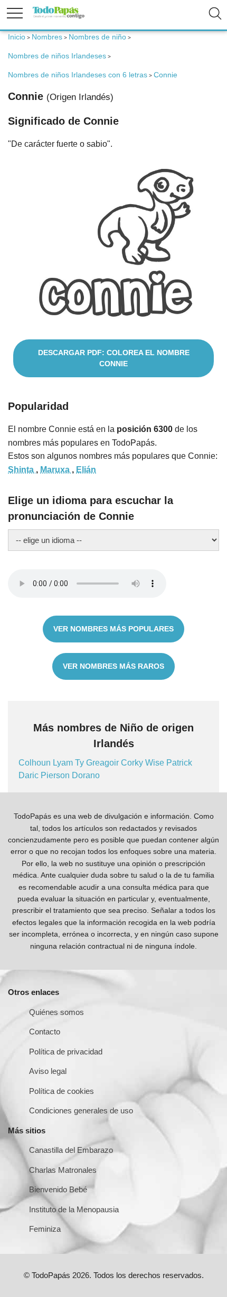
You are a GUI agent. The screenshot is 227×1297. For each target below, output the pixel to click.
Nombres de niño (97, 37)
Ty (80, 762)
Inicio (16, 37)
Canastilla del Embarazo (71, 1149)
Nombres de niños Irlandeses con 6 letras (77, 75)
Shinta (22, 469)
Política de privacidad (65, 1051)
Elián (86, 469)
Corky (133, 762)
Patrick (179, 762)
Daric (29, 775)
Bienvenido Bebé (58, 1189)
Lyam (64, 762)
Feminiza (45, 1228)
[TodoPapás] (58, 17)
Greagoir (103, 762)
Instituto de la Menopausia (74, 1209)
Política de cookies (61, 1091)
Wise (155, 762)
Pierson (56, 775)
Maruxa (56, 469)
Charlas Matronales (63, 1169)
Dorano (86, 775)
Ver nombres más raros (113, 666)
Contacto (44, 1031)
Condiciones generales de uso (81, 1110)
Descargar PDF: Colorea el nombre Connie (114, 358)
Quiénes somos (56, 1012)
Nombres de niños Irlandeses (57, 56)
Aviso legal (48, 1071)
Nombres (47, 37)
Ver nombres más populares (113, 629)
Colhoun (35, 762)
